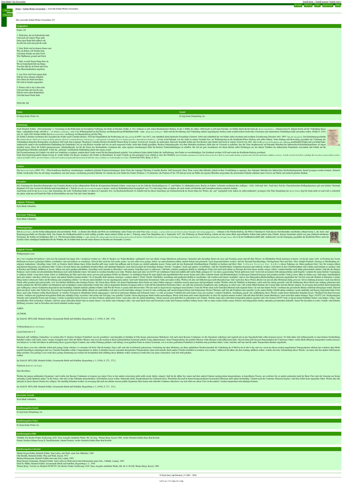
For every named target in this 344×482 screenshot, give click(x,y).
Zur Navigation (18, 1)
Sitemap (308, 5)
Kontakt (298, 5)
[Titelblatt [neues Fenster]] (333, 144)
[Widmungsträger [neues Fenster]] (335, 242)
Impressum (328, 5)
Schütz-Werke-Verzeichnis (34, 8)
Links (317, 5)
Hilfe (338, 5)
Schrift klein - (308, 1)
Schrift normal (322, 1)
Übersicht (7, 14)
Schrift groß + (335, 1)
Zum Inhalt (6, 1)
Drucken (178, 475)
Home (7, 10)
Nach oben (166, 475)
